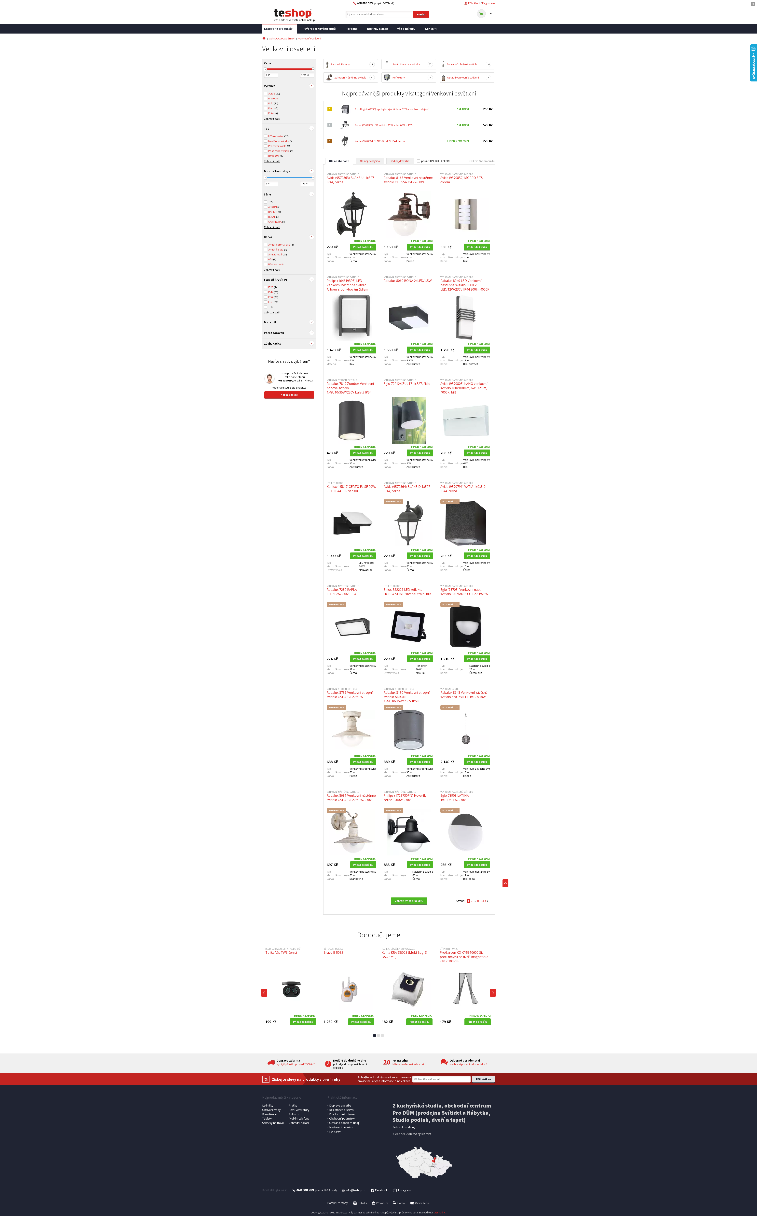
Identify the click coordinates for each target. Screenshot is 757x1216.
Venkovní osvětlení (309, 38)
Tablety (267, 1118)
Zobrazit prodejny (403, 1127)
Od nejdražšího (400, 161)
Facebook (381, 1190)
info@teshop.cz (355, 1190)
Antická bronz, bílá (281, 244)
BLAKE (273, 217)
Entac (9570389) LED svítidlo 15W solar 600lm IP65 (384, 125)
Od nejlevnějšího (370, 161)
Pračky (293, 1105)
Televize (294, 1114)
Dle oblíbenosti (339, 161)
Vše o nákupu (406, 29)
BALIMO (274, 212)
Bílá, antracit (277, 264)
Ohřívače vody (271, 1110)
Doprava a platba (340, 1105)
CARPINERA (276, 221)
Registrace (488, 3)
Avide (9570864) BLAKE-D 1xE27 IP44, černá (380, 141)
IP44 (273, 292)
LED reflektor (278, 136)
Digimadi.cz (440, 1212)
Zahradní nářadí (299, 1123)
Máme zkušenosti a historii (408, 1064)
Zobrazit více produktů (409, 901)
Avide (274, 93)
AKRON (274, 207)
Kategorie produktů (278, 29)
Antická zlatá (277, 249)
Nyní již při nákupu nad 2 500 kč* (296, 1064)
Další (483, 901)
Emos (273, 108)
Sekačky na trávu (273, 1123)
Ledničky (267, 1105)
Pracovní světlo (279, 146)
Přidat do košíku (363, 247)
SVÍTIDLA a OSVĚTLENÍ (282, 38)
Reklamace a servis (341, 1110)
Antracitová (277, 254)
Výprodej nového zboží (320, 29)
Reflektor (276, 156)
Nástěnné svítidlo (280, 141)
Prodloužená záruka (342, 1114)
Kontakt (431, 29)
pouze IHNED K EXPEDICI (435, 161)
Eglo (273, 103)
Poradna (352, 29)
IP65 (273, 302)
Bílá (272, 259)
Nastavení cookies (341, 1127)
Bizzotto (274, 98)
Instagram (404, 1190)
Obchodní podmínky (342, 1118)
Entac (273, 113)
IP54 (273, 297)
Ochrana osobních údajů (345, 1123)
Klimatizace (269, 1114)
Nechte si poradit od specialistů (468, 1064)
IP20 (272, 287)
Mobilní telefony (299, 1118)
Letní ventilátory (299, 1110)
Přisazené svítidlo (280, 151)
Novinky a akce (377, 29)
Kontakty (335, 1131)
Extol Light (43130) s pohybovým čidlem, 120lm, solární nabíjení (392, 109)
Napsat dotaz (289, 394)
